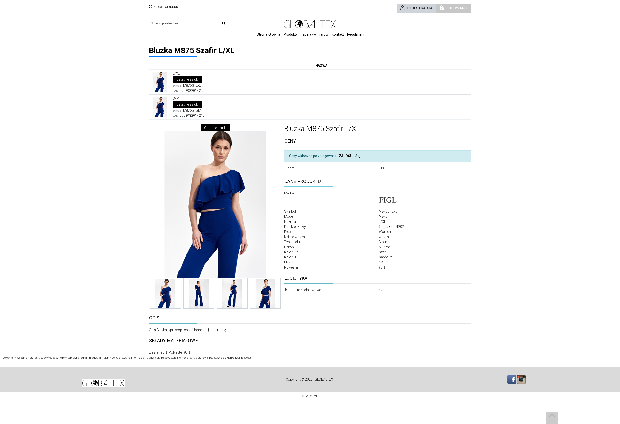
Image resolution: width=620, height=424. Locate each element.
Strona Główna (268, 34)
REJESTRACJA (420, 8)
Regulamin (355, 34)
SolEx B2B (311, 396)
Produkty (291, 34)
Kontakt (338, 34)
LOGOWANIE (457, 8)
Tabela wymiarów (314, 34)
